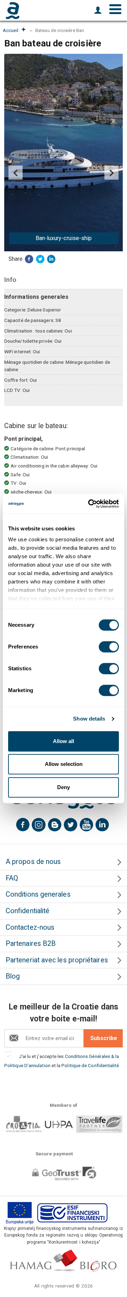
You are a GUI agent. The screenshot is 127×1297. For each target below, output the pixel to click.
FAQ (12, 878)
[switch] (109, 646)
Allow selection (64, 764)
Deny (63, 787)
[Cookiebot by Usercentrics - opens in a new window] (89, 503)
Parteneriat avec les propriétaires (57, 960)
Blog (13, 976)
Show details (89, 719)
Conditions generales (38, 894)
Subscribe (103, 1038)
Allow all (63, 741)
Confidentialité (27, 911)
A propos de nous (33, 862)
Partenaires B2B (31, 944)
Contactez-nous (30, 927)
